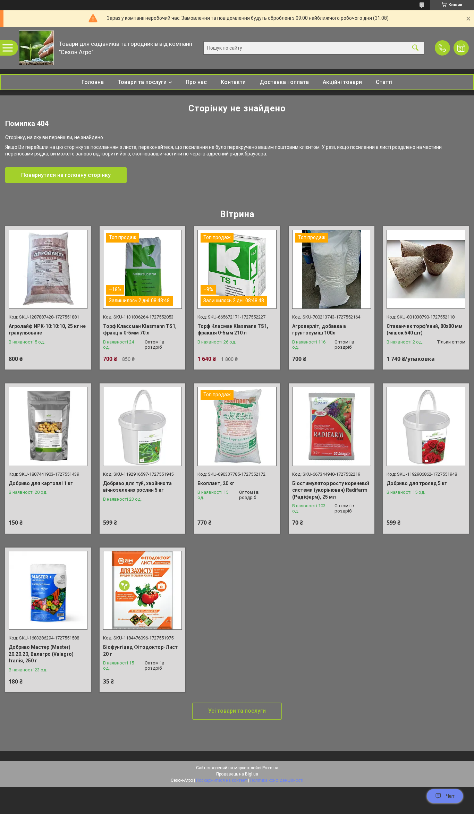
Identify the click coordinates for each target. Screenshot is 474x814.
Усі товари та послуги (237, 710)
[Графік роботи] (461, 48)
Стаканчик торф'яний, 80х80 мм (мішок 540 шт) (425, 329)
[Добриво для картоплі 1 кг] (48, 426)
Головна (93, 82)
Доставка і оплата (284, 82)
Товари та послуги (142, 82)
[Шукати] (415, 48)
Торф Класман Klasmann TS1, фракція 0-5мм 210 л (232, 329)
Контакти (233, 82)
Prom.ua (270, 767)
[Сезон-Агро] (36, 48)
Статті (384, 82)
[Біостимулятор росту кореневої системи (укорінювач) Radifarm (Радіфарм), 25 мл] (331, 426)
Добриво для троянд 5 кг (417, 483)
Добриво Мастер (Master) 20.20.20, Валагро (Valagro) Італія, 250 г (41, 653)
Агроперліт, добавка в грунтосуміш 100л (319, 329)
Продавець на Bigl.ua (237, 774)
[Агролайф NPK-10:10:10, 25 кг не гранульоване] (48, 269)
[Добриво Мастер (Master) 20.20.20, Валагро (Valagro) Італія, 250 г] (48, 590)
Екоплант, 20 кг (216, 483)
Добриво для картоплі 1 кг (41, 483)
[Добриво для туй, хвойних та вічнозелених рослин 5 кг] (142, 426)
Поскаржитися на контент (221, 780)
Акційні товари (342, 82)
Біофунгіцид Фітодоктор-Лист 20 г (140, 650)
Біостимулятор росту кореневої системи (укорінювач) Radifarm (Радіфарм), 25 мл (330, 490)
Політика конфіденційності (276, 780)
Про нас (196, 82)
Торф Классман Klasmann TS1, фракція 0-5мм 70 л (140, 329)
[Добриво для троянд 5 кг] (426, 426)
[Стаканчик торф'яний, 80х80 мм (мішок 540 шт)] (426, 269)
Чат (450, 796)
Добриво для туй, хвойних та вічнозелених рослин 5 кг (137, 487)
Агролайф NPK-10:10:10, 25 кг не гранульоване (47, 329)
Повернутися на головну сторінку (66, 175)
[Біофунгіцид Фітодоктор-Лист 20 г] (142, 590)
